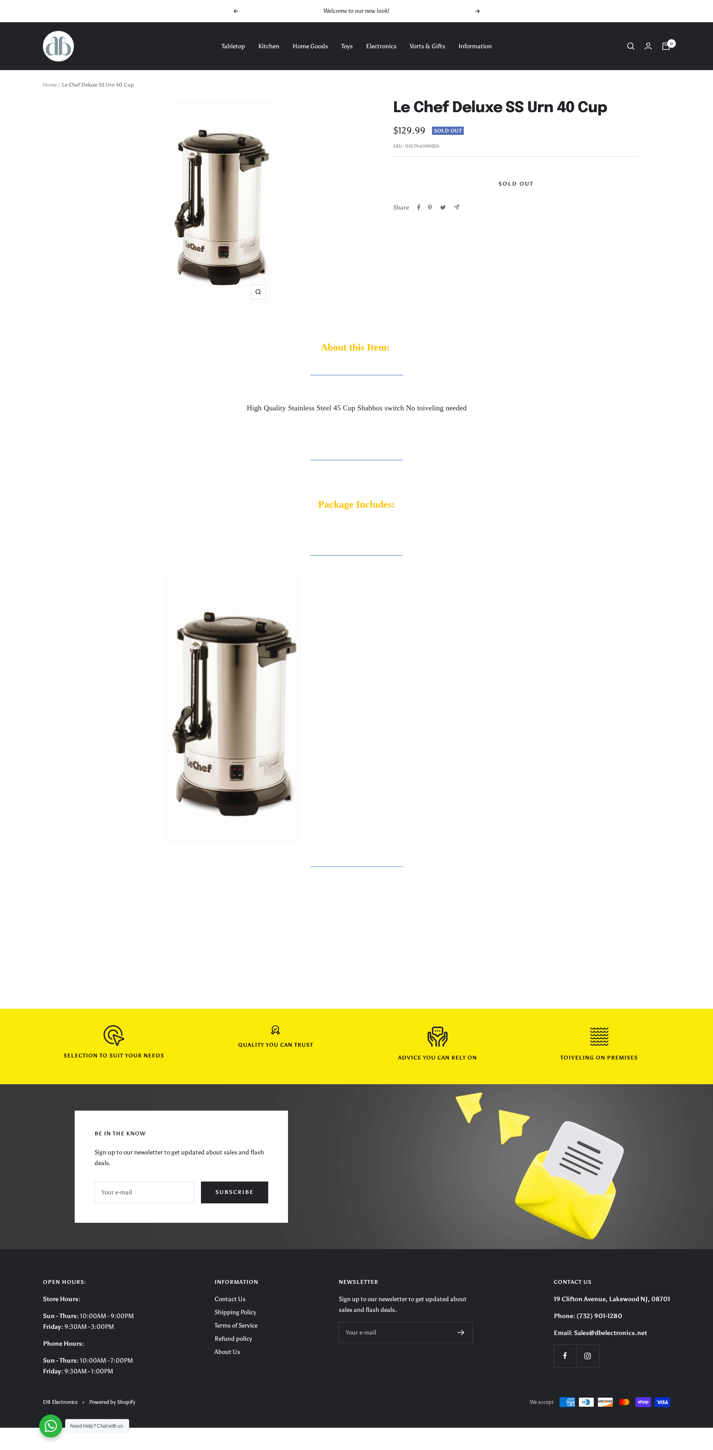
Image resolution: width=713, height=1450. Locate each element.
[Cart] (666, 46)
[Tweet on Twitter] (442, 207)
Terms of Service (236, 1325)
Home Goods (310, 46)
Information (475, 46)
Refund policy (233, 1338)
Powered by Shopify (112, 1402)
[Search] (631, 46)
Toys (347, 46)
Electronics (381, 46)
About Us (227, 1352)
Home (50, 85)
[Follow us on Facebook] (565, 1355)
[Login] (648, 45)
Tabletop (233, 46)
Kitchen (268, 46)
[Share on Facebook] (418, 207)
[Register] (461, 1332)
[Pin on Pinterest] (430, 207)
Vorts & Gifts (427, 46)
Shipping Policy (235, 1312)
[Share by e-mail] (456, 207)
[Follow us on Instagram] (587, 1355)
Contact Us (230, 1299)
